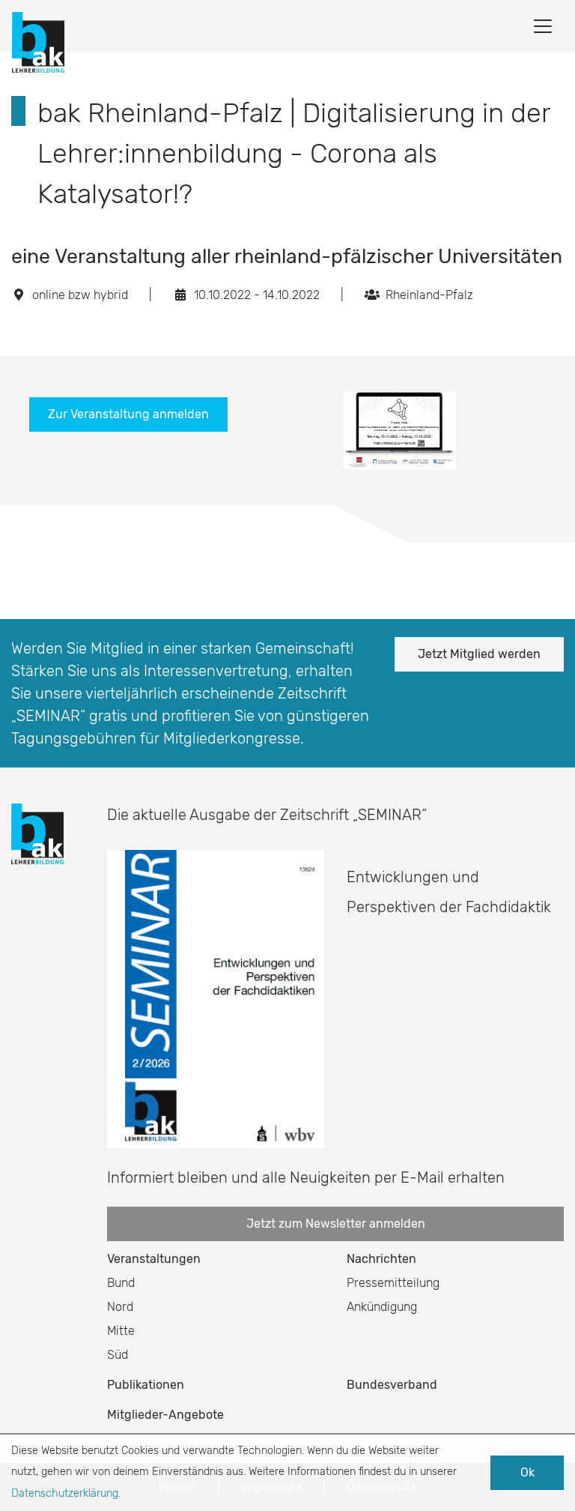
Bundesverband (392, 1385)
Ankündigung (382, 1307)
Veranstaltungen (154, 1259)
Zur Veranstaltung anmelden (128, 414)
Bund (121, 1283)
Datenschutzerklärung (64, 1493)
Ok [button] (527, 1472)
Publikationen (145, 1385)
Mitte (121, 1331)
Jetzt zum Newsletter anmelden (335, 1223)
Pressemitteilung (393, 1283)
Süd (117, 1355)
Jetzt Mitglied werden (479, 654)
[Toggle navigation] (543, 26)
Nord (120, 1307)
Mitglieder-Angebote (165, 1415)
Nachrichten (381, 1259)
